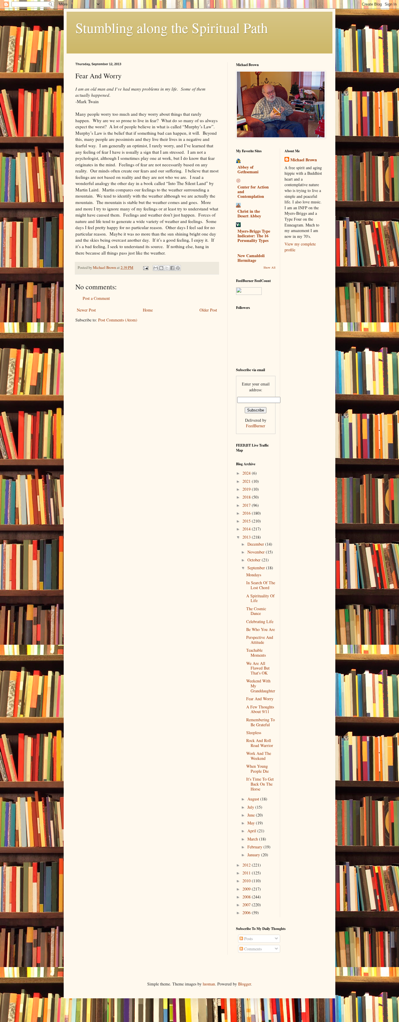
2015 (247, 521)
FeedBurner (255, 425)
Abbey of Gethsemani (248, 169)
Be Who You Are (260, 629)
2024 (247, 473)
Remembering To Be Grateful (260, 722)
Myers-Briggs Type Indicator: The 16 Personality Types (253, 235)
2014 (247, 529)
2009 (247, 889)
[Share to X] (167, 268)
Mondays (253, 574)
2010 (247, 880)
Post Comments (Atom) (117, 320)
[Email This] (156, 268)
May (251, 823)
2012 (247, 865)
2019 (247, 489)
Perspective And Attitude (259, 639)
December (256, 544)
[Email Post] (145, 267)
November (256, 552)
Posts (248, 938)
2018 (247, 497)
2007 (247, 904)
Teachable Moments (256, 652)
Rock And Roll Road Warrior (259, 743)
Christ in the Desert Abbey (249, 213)
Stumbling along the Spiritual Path (171, 27)
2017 (247, 505)
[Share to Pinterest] (178, 268)
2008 (247, 897)
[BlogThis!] (161, 268)
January (254, 854)
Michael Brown (303, 160)
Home (148, 310)
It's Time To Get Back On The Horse (260, 784)
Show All (269, 267)
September (256, 567)
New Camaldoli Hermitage (251, 258)
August (253, 799)
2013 (247, 537)
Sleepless (253, 732)
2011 (247, 873)
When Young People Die (257, 768)
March (253, 839)
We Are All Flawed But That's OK (258, 668)
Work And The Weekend (258, 755)
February (255, 847)
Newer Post (86, 310)
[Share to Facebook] (172, 268)
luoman (209, 984)
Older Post (208, 310)
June (251, 815)
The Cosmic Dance (256, 611)
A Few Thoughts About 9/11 (260, 709)
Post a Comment (96, 298)
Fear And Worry (259, 698)
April (252, 830)
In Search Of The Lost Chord (260, 585)
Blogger (244, 984)
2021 (247, 481)
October (254, 560)
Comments (252, 949)
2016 (247, 513)
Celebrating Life (259, 621)
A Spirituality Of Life (260, 598)
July (251, 807)
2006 (247, 912)
